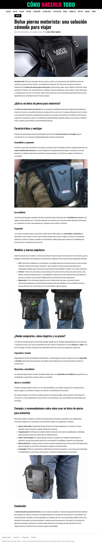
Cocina (28, 11)
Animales (72, 11)
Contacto (16, 537)
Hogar (8, 11)
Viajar (21, 11)
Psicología (57, 11)
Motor (80, 11)
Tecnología (47, 11)
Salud (15, 11)
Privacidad (25, 537)
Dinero (87, 11)
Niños (94, 11)
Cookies (33, 537)
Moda (65, 11)
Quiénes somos (6, 537)
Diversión (36, 11)
